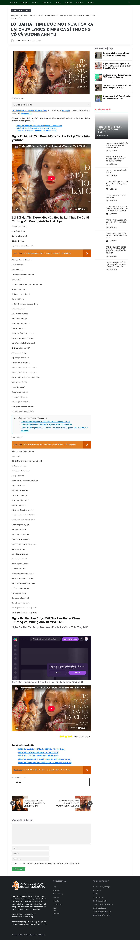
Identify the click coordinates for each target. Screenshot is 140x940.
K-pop (55, 908)
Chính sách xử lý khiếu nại (102, 911)
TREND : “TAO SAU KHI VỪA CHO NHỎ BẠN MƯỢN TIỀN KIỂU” (116, 222)
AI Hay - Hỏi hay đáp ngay (101, 887)
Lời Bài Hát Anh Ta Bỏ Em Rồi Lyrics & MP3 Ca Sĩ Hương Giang (39, 126)
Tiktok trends (57, 904)
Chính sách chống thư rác (101, 915)
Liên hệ (95, 894)
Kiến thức (45, 2)
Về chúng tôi (97, 890)
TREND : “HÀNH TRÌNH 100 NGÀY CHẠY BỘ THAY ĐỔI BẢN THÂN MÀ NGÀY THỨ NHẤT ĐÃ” (116, 250)
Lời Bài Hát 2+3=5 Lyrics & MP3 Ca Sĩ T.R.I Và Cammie (36, 131)
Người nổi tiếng (58, 894)
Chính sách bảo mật (99, 901)
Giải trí (34, 2)
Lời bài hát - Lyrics (21, 10)
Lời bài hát (56, 901)
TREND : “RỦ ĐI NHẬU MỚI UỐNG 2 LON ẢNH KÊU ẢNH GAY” (116, 235)
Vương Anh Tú (26, 113)
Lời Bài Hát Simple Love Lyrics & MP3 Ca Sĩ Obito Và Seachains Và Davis (44, 762)
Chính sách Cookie (99, 908)
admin (18, 40)
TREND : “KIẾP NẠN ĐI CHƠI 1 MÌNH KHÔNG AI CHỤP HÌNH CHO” (117, 184)
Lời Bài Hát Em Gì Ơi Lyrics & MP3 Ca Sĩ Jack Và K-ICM (36, 128)
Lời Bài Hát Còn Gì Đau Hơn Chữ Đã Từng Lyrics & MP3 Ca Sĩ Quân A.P (44, 759)
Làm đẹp (58, 2)
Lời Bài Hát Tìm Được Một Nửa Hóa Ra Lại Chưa (29, 111)
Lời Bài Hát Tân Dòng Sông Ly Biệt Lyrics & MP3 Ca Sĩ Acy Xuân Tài (45, 422)
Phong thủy (68, 2)
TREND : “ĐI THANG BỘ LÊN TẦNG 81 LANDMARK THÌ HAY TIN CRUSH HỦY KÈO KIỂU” (117, 209)
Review (78, 2)
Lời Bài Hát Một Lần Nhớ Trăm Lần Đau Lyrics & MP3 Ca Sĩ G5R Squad (46, 425)
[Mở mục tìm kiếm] (129, 2)
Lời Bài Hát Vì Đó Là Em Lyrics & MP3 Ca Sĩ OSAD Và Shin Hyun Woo (67, 803)
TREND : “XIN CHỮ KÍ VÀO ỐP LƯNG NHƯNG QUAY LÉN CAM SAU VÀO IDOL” (117, 145)
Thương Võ (66, 111)
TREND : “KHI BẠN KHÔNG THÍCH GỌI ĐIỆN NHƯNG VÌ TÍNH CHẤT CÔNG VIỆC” (116, 264)
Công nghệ (24, 2)
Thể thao (90, 2)
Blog (54, 887)
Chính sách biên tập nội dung (103, 904)
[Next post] (90, 803)
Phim (54, 911)
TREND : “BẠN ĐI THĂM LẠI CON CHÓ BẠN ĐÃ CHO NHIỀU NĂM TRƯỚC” (116, 159)
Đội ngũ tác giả (98, 897)
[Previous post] (12, 803)
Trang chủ (13, 2)
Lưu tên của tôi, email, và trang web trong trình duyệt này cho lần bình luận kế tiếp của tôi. (46, 863)
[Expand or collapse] (89, 104)
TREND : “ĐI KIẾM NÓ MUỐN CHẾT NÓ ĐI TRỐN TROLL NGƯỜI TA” (109, 129)
